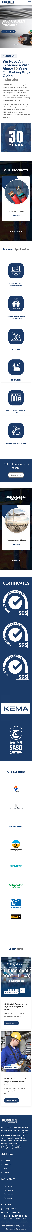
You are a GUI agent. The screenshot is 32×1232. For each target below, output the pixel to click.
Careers (6, 1173)
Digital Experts (21, 1229)
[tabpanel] (16, 26)
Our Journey (8, 1198)
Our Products (8, 1190)
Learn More (16, 218)
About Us (7, 1161)
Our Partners (8, 1194)
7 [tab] (21, 231)
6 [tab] (19, 231)
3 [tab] (17, 44)
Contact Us (15, 475)
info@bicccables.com (12, 1212)
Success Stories (8, 32)
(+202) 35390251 (10, 1209)
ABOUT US (9, 56)
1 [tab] (14, 44)
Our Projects (8, 1186)
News (5, 1169)
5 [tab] (17, 231)
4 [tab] (16, 231)
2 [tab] (16, 44)
